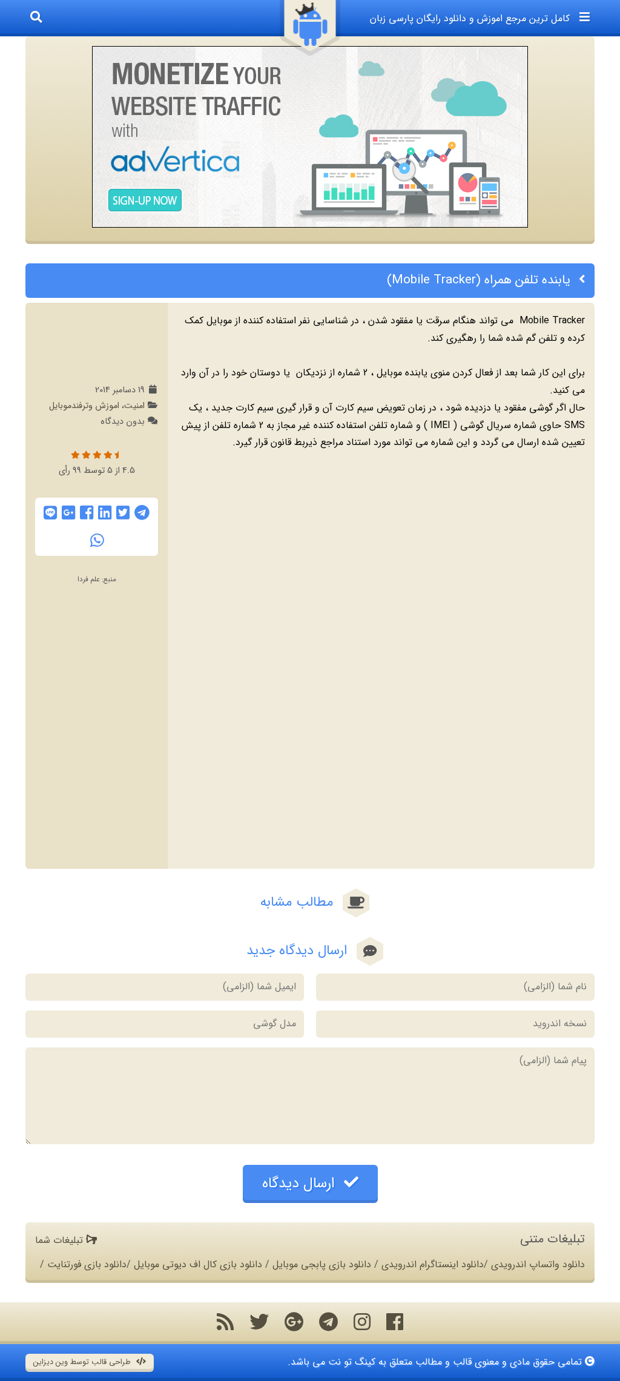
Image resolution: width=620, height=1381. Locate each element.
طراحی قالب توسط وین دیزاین (83, 1362)
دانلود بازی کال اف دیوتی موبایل (198, 1264)
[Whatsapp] (97, 541)
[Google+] (68, 513)
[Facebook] (86, 513)
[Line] (50, 513)
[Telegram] (142, 513)
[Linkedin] (104, 513)
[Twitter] (123, 513)
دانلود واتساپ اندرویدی (538, 1264)
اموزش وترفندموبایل (84, 406)
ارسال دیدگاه (300, 1183)
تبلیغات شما (60, 1240)
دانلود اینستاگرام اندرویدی (432, 1264)
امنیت (134, 406)
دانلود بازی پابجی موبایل (321, 1264)
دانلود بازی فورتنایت (87, 1264)
